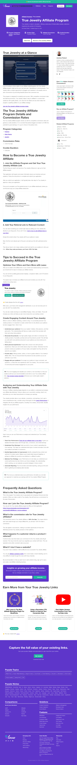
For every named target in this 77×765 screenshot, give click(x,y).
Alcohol (29, 687)
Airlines (25, 687)
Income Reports (42, 709)
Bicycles (62, 687)
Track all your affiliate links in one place (30, 440)
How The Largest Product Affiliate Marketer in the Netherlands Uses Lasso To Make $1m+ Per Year (46, 739)
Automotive (45, 687)
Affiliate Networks (8, 687)
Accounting (15, 687)
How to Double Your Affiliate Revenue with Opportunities (45, 748)
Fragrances (37, 691)
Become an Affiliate (27, 741)
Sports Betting (57, 694)
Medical (56, 693)
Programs (50, 6)
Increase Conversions (43, 705)
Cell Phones (29, 689)
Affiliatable (23, 708)
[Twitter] (60, 74)
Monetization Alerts (60, 707)
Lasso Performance (41, 400)
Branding (25, 739)
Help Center (58, 739)
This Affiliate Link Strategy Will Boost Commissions (45, 751)
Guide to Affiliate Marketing (26, 6)
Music (65, 693)
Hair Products (63, 691)
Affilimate (23, 710)
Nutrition (7, 694)
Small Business (45, 694)
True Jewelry (10, 288)
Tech (6, 696)
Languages (44, 693)
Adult (20, 687)
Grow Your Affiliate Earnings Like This (46, 755)
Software (51, 694)
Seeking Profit (18, 677)
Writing (44, 696)
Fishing (25, 691)
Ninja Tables (23, 715)
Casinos (21, 689)
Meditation (61, 693)
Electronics (12, 691)
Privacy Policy (25, 743)
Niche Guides (68, 673)
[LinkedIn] (58, 74)
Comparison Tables (43, 719)
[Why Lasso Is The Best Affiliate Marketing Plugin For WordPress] (14, 600)
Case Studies (37, 673)
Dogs (68, 689)
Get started (69, 6)
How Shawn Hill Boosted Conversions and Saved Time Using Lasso (46, 744)
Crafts (53, 689)
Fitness (29, 691)
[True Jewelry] (41, 293)
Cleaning (40, 689)
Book (66, 687)
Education (54, 673)
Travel (12, 696)
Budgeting (7, 689)
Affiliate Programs (59, 741)
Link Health (58, 725)
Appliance (38, 687)
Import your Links (59, 723)
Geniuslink (7, 715)
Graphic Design (56, 691)
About (24, 738)
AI (22, 687)
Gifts (51, 691)
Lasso (21, 302)
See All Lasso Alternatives (11, 705)
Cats (25, 689)
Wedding (26, 696)
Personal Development (14, 694)
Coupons (49, 689)
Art (41, 687)
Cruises (57, 689)
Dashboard (41, 727)
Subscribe (39, 577)
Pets (21, 694)
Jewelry (7, 137)
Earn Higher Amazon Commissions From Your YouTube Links (62, 611)
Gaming (42, 691)
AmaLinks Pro (8, 711)
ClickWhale (23, 711)
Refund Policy (25, 747)
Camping (17, 689)
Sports (62, 694)
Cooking (45, 689)
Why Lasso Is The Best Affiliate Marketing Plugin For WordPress (14, 611)
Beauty (58, 687)
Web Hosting (20, 696)
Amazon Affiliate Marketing (18, 673)
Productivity (30, 694)
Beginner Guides (29, 673)
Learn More (8, 295)
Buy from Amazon (63, 628)
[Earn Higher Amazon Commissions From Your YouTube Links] (63, 600)
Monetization (60, 673)
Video (15, 696)
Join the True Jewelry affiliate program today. (16, 106)
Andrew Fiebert (26, 28)
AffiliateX (7, 710)
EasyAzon (7, 713)
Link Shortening (42, 717)
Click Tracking (59, 721)
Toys (9, 696)
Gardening (47, 691)
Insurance (32, 693)
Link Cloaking (59, 717)
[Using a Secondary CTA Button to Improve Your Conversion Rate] (39, 600)
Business (12, 689)
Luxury (52, 693)
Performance (58, 727)
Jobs (40, 693)
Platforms (38, 6)
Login (57, 743)
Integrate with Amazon (60, 715)
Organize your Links (60, 719)
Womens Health (38, 696)
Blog (44, 6)
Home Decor (17, 693)
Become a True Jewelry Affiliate (42, 40)
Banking (54, 687)
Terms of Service (26, 745)
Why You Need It (14, 628)
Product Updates (9, 677)
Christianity (35, 689)
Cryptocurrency (63, 689)
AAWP (6, 708)
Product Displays (42, 723)
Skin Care (39, 694)
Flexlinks (23, 713)
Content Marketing (46, 673)
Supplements (67, 694)
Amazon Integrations (43, 707)
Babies (50, 687)
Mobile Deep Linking (43, 721)
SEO (23, 677)
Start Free (27, 40)
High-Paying (8, 134)
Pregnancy (25, 694)
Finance (21, 691)
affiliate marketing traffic (17, 553)
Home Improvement (25, 693)
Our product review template (15, 376)
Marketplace (41, 715)
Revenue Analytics (59, 709)
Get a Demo (60, 6)
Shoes (35, 694)
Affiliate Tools (8, 673)
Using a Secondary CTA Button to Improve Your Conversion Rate (38, 611)
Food (33, 691)
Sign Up (57, 745)
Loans (48, 693)
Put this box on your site (18, 295)
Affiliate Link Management (61, 705)
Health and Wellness (9, 693)
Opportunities (42, 725)
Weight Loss (31, 696)
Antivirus (33, 687)
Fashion (7, 131)
